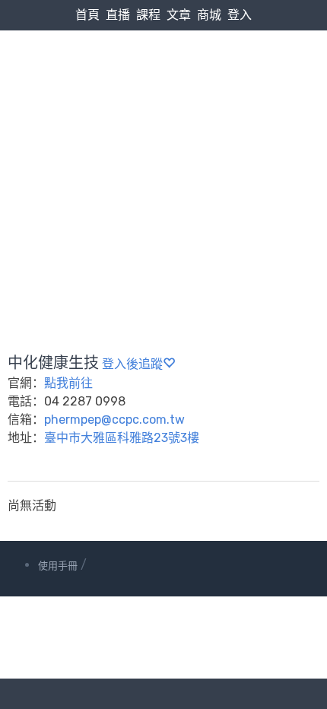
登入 (239, 15)
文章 (179, 15)
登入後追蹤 (132, 364)
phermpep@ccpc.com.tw (114, 419)
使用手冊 (58, 565)
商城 (209, 15)
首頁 (87, 15)
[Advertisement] (163, 155)
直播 (118, 15)
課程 (148, 15)
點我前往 (68, 383)
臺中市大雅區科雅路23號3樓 (121, 438)
